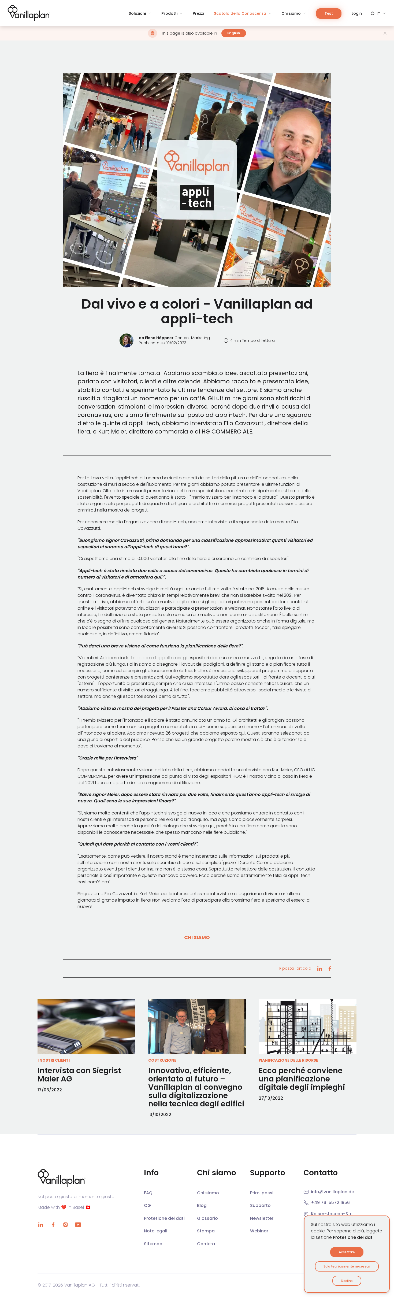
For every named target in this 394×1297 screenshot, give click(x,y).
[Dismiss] (385, 33)
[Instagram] (65, 1224)
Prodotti (169, 14)
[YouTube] (78, 1224)
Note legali (155, 1231)
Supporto (260, 1205)
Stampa (206, 1231)
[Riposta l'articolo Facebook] (329, 968)
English (233, 33)
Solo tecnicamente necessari (347, 1266)
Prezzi (198, 14)
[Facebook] (53, 1224)
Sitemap (153, 1244)
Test (329, 13)
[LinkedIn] (41, 1224)
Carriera (206, 1244)
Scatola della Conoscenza (240, 14)
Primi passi (261, 1193)
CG (147, 1205)
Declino (347, 1281)
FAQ (148, 1193)
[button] (197, 180)
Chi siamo (291, 14)
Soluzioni (137, 14)
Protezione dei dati (353, 1237)
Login (357, 14)
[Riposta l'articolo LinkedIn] (319, 968)
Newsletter (261, 1218)
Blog (202, 1205)
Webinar (259, 1231)
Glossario (207, 1218)
